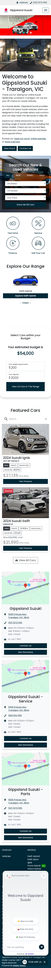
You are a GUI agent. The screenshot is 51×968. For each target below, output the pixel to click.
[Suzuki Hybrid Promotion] (25, 25)
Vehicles (6, 856)
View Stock (9, 148)
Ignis (29, 862)
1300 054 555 (15, 715)
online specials (38, 138)
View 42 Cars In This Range (25, 386)
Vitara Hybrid (34, 868)
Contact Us (25, 148)
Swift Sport (33, 859)
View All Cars (27, 560)
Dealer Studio (19, 965)
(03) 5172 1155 (40, 2)
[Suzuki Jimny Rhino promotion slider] (27, 33)
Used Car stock (22, 138)
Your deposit (14, 374)
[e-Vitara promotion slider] (20, 33)
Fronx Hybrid (33, 865)
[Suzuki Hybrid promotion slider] (24, 33)
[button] (45, 10)
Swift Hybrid (33, 856)
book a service (12, 141)
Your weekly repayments (18, 364)
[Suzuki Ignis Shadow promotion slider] (31, 33)
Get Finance (25, 481)
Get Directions (25, 652)
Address (23, 2)
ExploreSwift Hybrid (25, 295)
